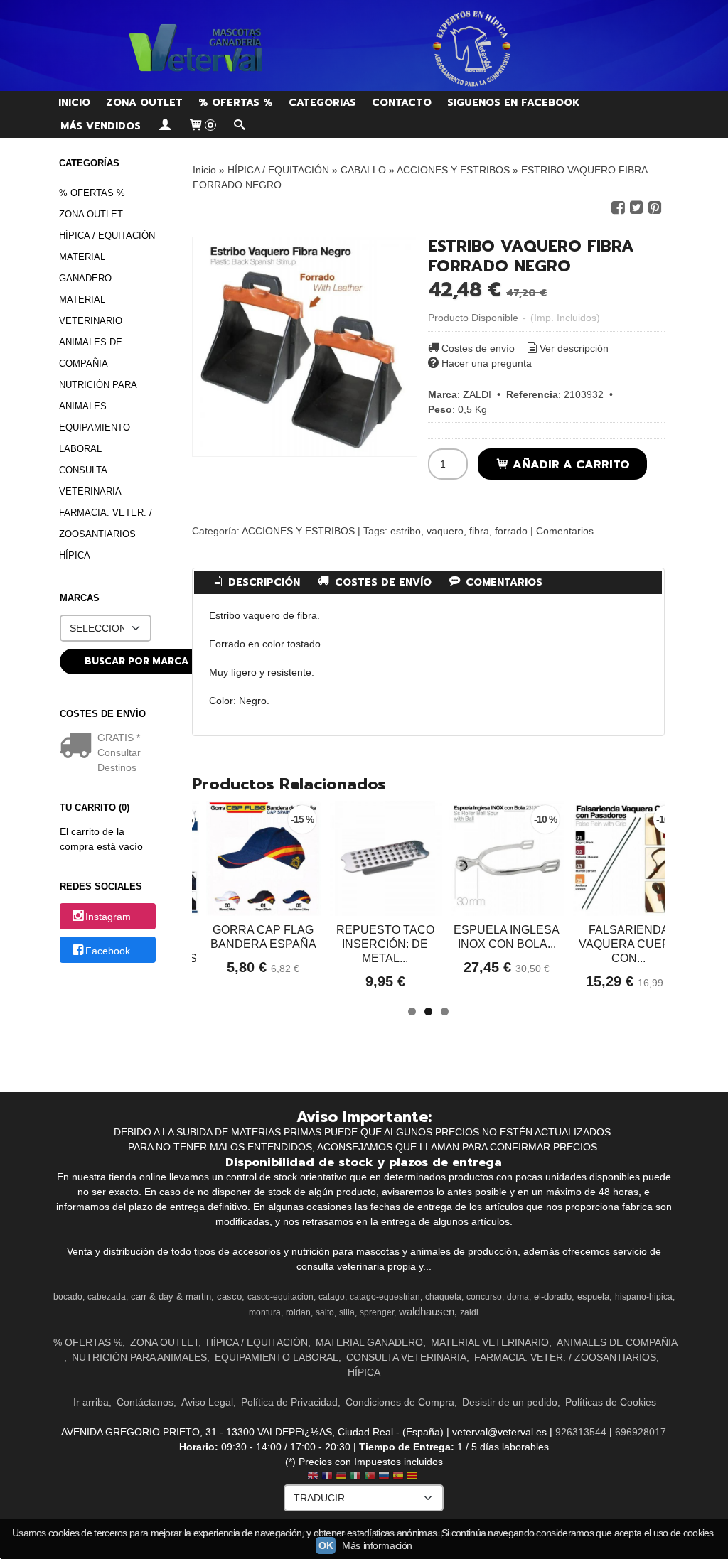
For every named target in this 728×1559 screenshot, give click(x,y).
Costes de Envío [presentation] (381, 582)
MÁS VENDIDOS (100, 126)
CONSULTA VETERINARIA (90, 481)
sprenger (377, 1312)
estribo (405, 530)
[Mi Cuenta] (164, 126)
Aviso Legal (207, 1402)
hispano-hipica (644, 1297)
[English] (312, 1477)
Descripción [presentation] (262, 582)
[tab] (254, 583)
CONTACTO (402, 102)
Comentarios (565, 530)
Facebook (107, 950)
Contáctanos (145, 1402)
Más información (377, 1545)
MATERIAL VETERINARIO (90, 310)
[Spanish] (398, 1477)
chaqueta (443, 1297)
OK (325, 1545)
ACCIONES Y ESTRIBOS (298, 530)
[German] (341, 1477)
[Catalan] (414, 1477)
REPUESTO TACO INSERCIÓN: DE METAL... (385, 944)
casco (229, 1296)
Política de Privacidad (289, 1402)
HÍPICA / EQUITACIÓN (107, 235)
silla (347, 1312)
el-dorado (553, 1296)
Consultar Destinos (119, 760)
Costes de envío (478, 348)
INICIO (74, 102)
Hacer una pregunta (486, 363)
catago (331, 1297)
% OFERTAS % (235, 102)
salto (325, 1312)
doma (518, 1297)
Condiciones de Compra (400, 1402)
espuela (593, 1296)
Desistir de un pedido (509, 1402)
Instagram (108, 917)
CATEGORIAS (322, 102)
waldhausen (426, 1311)
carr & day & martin (171, 1296)
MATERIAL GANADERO (85, 268)
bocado (67, 1297)
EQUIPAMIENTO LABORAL (94, 438)
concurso (484, 1297)
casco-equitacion (280, 1297)
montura (265, 1312)
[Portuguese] (369, 1477)
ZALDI (477, 394)
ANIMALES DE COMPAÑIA (90, 353)
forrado (511, 530)
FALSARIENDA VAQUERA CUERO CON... (629, 944)
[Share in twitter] (636, 208)
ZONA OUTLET (144, 102)
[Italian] (355, 1477)
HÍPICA (74, 555)
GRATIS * (118, 737)
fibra (479, 530)
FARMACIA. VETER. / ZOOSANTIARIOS (105, 523)
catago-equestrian (385, 1297)
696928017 (640, 1431)
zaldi (469, 1312)
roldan (298, 1312)
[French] (327, 1477)
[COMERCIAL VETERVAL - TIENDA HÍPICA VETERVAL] (364, 45)
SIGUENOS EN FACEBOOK (513, 102)
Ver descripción (574, 348)
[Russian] (384, 1477)
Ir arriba (91, 1402)
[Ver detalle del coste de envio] (78, 746)
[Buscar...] (239, 126)
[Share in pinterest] (655, 208)
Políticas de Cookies (610, 1402)
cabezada (106, 1297)
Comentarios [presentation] (502, 582)
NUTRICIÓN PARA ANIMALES (97, 395)
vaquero (445, 530)
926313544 (580, 1431)
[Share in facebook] (618, 208)
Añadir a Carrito (569, 464)
